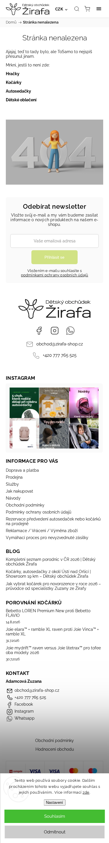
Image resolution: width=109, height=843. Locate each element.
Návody (13, 498)
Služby (12, 484)
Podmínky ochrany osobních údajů (38, 512)
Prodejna (14, 477)
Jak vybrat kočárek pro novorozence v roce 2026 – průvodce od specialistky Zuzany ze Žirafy (53, 586)
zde (86, 792)
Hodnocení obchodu (54, 749)
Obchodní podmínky (25, 505)
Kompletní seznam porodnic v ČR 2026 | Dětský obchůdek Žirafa (51, 561)
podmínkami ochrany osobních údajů (54, 275)
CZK (59, 9)
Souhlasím (54, 816)
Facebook (39, 330)
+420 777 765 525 (59, 355)
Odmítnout (54, 832)
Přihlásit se (54, 257)
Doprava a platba (22, 470)
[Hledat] (76, 8)
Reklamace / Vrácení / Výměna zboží (42, 530)
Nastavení (54, 802)
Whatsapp (70, 330)
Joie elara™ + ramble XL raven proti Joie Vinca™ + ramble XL (52, 631)
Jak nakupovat (19, 491)
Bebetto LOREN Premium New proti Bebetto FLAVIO (48, 613)
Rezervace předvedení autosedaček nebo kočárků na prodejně (53, 521)
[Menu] (99, 9)
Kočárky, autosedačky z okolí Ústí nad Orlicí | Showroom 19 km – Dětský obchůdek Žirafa (48, 574)
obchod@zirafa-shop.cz (59, 344)
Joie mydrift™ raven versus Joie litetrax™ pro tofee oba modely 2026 (53, 650)
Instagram (54, 330)
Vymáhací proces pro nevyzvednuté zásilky (47, 537)
